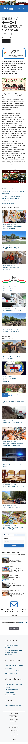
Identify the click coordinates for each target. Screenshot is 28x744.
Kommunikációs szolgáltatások (14, 671)
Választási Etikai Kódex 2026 (13, 684)
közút (4, 193)
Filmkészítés (8, 668)
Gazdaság (7, 191)
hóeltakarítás (20, 191)
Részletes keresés (19, 535)
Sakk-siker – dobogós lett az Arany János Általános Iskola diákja (16, 594)
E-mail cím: (14, 615)
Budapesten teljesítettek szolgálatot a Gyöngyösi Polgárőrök (15, 562)
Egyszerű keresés (8, 534)
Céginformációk (9, 692)
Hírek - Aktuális (6, 41)
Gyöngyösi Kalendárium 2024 (13, 650)
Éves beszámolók (10, 695)
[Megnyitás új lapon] (14, 84)
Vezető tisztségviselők (11, 689)
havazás (13, 191)
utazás (8, 193)
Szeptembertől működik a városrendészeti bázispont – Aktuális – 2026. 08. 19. (16, 570)
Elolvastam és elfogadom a (14, 623)
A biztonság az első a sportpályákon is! (14, 578)
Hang (22, 88)
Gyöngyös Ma (13, 575)
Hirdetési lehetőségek (11, 673)
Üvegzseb (7, 687)
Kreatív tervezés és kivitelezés (14, 665)
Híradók (11, 566)
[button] (19, 8)
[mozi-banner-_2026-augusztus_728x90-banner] (14, 4)
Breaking (12, 583)
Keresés (14, 545)
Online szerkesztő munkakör (13, 705)
